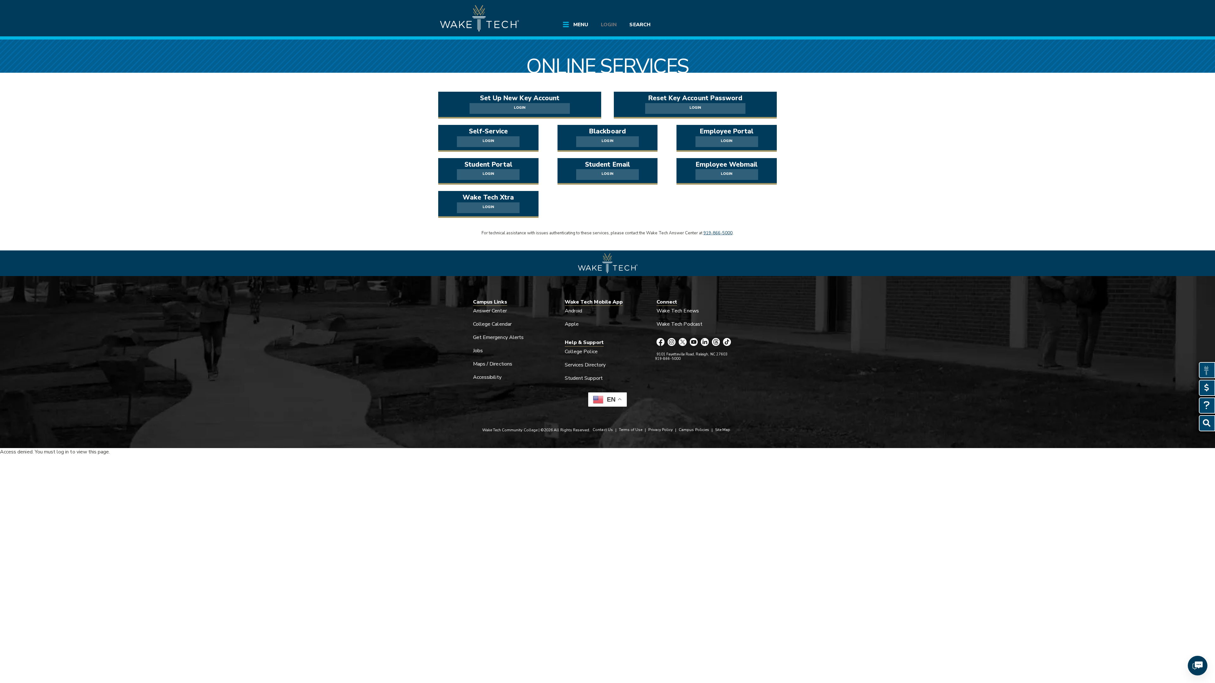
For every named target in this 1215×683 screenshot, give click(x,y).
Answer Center (490, 310)
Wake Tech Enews (678, 310)
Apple (572, 324)
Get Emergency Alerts (498, 337)
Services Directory (585, 364)
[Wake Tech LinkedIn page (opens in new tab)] (705, 342)
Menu (580, 24)
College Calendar (492, 324)
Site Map (722, 429)
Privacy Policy (660, 429)
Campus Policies (694, 429)
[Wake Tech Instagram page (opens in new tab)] (672, 342)
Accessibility (487, 377)
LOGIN (520, 107)
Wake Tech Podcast (679, 324)
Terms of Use (631, 429)
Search (639, 24)
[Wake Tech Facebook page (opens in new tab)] (660, 342)
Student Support (584, 378)
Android (573, 310)
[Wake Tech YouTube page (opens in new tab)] (694, 342)
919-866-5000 (717, 233)
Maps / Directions (492, 363)
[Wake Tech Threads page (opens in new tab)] (716, 342)
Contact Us (603, 429)
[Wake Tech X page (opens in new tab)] (683, 342)
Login (609, 24)
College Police (581, 351)
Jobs (478, 350)
